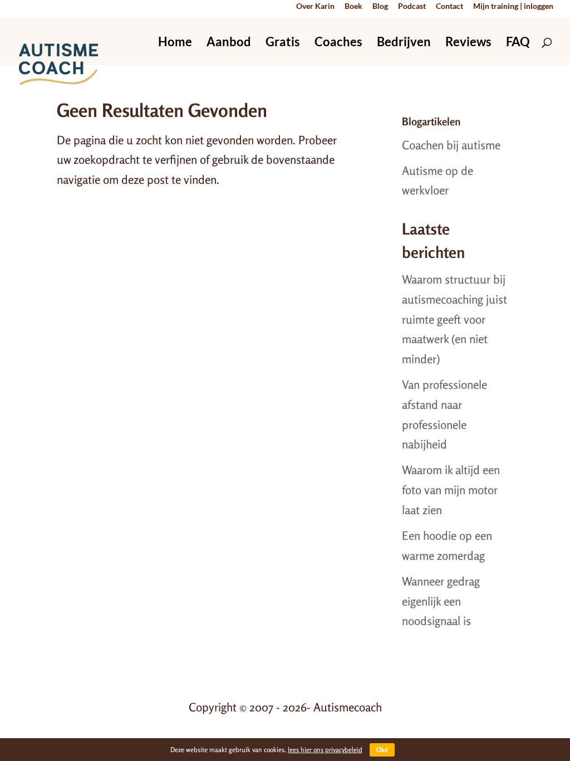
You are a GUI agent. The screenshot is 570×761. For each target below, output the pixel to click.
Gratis (283, 43)
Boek (353, 6)
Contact (449, 6)
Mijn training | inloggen (513, 6)
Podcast (412, 6)
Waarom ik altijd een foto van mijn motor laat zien (451, 489)
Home (175, 43)
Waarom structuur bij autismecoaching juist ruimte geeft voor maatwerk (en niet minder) (454, 319)
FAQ (518, 43)
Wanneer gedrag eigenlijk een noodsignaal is (441, 601)
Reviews (468, 43)
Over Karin (315, 6)
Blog (380, 6)
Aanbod (229, 43)
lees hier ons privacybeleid (325, 749)
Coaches (338, 43)
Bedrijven (404, 43)
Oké (382, 749)
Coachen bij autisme (451, 145)
